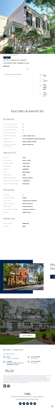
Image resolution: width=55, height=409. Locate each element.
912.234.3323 (34, 363)
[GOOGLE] (34, 403)
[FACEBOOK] (20, 403)
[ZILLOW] (31, 403)
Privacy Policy (34, 399)
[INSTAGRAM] (24, 403)
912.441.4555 (34, 358)
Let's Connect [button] (27, 335)
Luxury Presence (38, 396)
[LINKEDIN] (27, 403)
